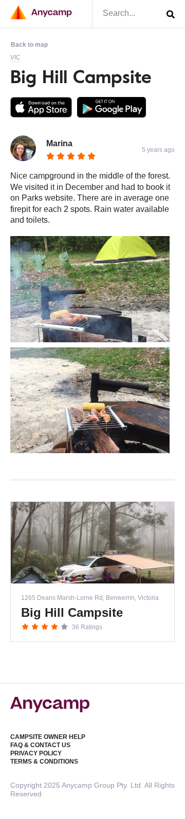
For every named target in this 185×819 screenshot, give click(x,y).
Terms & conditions (44, 761)
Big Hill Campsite (81, 76)
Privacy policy (36, 753)
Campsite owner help (47, 736)
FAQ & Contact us (40, 745)
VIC (15, 57)
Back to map (29, 44)
